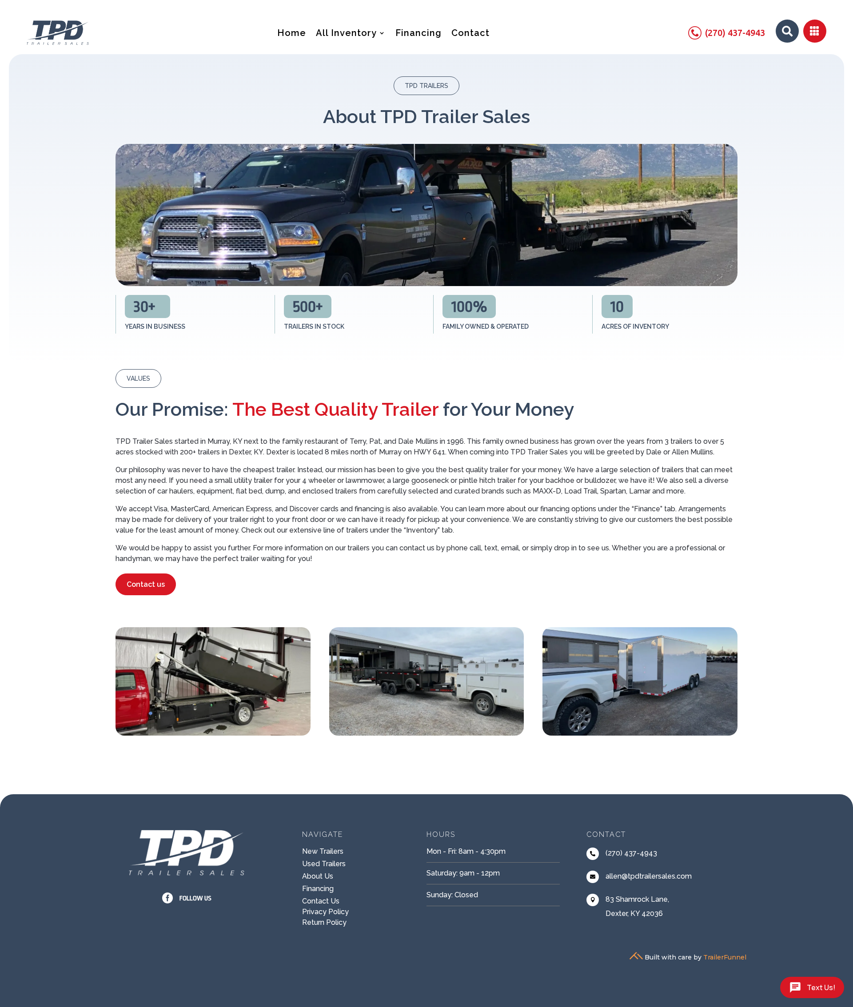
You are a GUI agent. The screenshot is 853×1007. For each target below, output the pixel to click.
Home (291, 34)
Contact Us (320, 901)
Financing (418, 34)
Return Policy (324, 922)
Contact (470, 34)
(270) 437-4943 (631, 853)
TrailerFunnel (724, 957)
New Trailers (322, 851)
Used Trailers (324, 864)
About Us (317, 876)
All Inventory (346, 34)
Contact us (146, 584)
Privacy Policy (325, 911)
